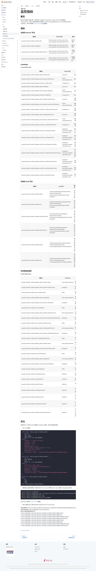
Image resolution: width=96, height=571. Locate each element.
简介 (2, 5)
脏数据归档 (5, 36)
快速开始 (3, 10)
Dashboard (4, 43)
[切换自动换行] (72, 492)
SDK (2, 55)
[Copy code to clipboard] (74, 432)
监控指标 (5, 33)
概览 (80, 6)
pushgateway (33, 501)
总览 (4, 26)
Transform (4, 50)
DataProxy (4, 19)
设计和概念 (4, 7)
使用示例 (5, 31)
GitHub (79, 2)
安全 (2, 64)
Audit (3, 47)
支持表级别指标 (83, 14)
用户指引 (3, 57)
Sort (3, 24)
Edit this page (25, 530)
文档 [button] (44, 2)
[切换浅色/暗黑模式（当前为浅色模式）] (84, 2)
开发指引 (3, 59)
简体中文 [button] (73, 2)
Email (36, 551)
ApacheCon (9, 547)
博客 (56, 2)
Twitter (36, 547)
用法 (80, 16)
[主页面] (22, 6)
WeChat (37, 549)
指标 (80, 8)
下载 (49, 2)
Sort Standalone (5, 45)
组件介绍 (3, 14)
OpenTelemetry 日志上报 (8, 38)
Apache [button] (64, 2)
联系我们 (3, 66)
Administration (4, 62)
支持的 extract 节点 (84, 10)
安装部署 (3, 12)
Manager (4, 40)
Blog (64, 547)
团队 (60, 2)
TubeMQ (4, 22)
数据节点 (3, 52)
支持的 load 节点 (83, 12)
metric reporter (37, 23)
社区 (53, 2)
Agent (3, 17)
